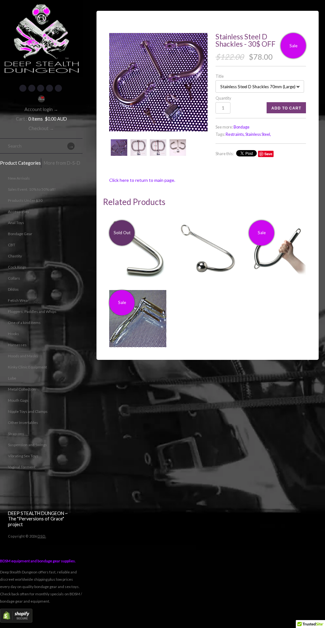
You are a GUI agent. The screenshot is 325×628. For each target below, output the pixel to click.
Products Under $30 (25, 200)
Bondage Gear (20, 233)
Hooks (13, 333)
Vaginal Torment (22, 467)
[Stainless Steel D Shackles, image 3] (177, 147)
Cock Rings (17, 267)
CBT (11, 244)
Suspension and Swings (27, 444)
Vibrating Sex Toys (23, 455)
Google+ (49, 88)
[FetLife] (41, 98)
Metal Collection (22, 389)
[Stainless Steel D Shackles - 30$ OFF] (158, 82)
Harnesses (17, 344)
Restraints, (235, 134)
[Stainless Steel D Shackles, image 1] (138, 147)
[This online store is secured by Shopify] (16, 621)
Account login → (41, 109)
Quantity (223, 98)
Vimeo (58, 88)
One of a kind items (24, 322)
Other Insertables (23, 422)
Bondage (241, 127)
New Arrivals (19, 178)
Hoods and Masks (23, 356)
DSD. (41, 536)
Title (220, 76)
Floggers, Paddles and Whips (32, 311)
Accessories (18, 211)
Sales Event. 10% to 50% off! (32, 189)
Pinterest (40, 88)
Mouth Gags (18, 400)
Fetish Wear (18, 300)
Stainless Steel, (258, 134)
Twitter (31, 88)
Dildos (13, 289)
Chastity (15, 256)
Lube (12, 378)
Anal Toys (16, 222)
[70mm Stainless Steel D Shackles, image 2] (158, 147)
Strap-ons (16, 433)
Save (268, 153)
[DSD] (41, 8)
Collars (14, 278)
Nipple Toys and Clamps (28, 411)
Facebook (22, 88)
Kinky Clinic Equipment (27, 367)
